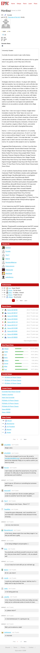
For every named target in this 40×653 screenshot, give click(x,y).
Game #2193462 (12, 316)
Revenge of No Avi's (14, 17)
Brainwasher (10, 423)
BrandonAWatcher (11, 262)
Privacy (23, 647)
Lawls (6, 588)
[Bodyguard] (2, 46)
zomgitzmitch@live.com (12, 458)
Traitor (6, 352)
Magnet (9, 429)
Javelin (6, 578)
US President (11, 426)
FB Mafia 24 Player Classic (13, 377)
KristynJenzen (10, 266)
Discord (7, 647)
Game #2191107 (12, 325)
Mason (10, 295)
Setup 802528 (6, 409)
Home (13, 3)
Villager (10, 297)
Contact (31, 647)
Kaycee (6, 467)
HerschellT (7, 490)
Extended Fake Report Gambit (11, 391)
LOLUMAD (7, 445)
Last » (26, 300)
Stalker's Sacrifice (7, 394)
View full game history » (31, 341)
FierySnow (9, 273)
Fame (25, 3)
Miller (5, 366)
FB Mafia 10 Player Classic (13, 383)
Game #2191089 (12, 328)
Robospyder (9, 270)
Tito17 (7, 255)
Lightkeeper (7, 632)
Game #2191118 (12, 322)
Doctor (10, 290)
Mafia (10, 292)
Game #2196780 (12, 310)
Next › (21, 300)
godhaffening (9, 277)
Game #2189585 (12, 334)
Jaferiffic (6, 597)
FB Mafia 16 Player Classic (13, 380)
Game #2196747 (12, 313)
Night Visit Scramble (8, 397)
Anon (5, 549)
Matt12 (8, 259)
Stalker (6, 360)
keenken (8, 248)
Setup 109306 (6, 412)
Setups (19, 3)
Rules (35, 3)
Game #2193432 (12, 319)
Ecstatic (8, 251)
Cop (9, 288)
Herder (9, 432)
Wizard (9, 421)
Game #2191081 (12, 331)
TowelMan (7, 509)
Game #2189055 (12, 337)
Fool (5, 369)
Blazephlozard (8, 530)
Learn (30, 3)
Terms (15, 647)
